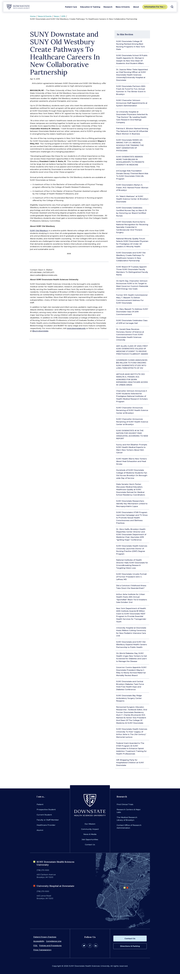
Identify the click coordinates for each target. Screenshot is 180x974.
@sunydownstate (40, 331)
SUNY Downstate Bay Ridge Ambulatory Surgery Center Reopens (129, 698)
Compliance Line (53, 941)
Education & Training (90, 7)
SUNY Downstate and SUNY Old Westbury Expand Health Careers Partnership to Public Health (131, 644)
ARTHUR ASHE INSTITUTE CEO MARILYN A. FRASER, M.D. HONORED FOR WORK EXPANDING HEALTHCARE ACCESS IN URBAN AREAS (132, 379)
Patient (40, 804)
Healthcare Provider (46, 825)
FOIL (35, 945)
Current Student (44, 815)
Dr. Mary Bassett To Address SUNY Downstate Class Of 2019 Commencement (132, 311)
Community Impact (90, 829)
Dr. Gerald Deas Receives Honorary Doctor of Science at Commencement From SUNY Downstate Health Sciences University (130, 334)
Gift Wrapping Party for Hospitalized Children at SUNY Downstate (130, 762)
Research (108, 7)
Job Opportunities (90, 839)
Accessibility (38, 941)
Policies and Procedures (50, 945)
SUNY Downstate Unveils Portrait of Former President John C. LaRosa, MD (131, 576)
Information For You (153, 7)
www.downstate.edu (76, 328)
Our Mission (90, 824)
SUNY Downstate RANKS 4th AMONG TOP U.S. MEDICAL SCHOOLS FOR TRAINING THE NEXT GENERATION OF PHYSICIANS (130, 145)
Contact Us (90, 845)
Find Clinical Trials (125, 804)
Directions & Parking (130, 946)
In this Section (125, 34)
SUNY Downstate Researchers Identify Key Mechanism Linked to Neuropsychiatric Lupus (131, 503)
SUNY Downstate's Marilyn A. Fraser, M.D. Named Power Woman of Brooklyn (132, 187)
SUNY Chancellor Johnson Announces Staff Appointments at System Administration (131, 103)
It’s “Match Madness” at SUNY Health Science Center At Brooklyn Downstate (132, 199)
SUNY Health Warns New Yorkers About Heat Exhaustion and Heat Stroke (131, 461)
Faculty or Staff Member (48, 820)
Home (33, 16)
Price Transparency (42, 950)
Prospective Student (46, 809)
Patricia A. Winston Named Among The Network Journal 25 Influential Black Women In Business (132, 131)
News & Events (123, 7)
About (136, 7)
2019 (63, 16)
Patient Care (71, 7)
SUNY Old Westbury (39, 231)
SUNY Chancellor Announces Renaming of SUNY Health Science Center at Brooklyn (132, 410)
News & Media (89, 834)
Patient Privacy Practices (44, 937)
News (56, 16)
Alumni (40, 830)
